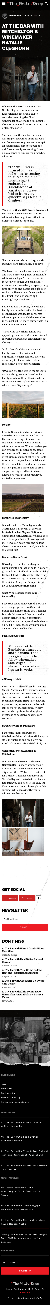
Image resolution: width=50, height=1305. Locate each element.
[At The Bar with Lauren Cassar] (12, 1054)
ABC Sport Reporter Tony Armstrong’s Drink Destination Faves (21, 1191)
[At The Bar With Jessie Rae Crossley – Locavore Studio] (37, 1054)
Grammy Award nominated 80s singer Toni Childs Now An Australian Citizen (24, 1238)
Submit (23, 927)
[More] (38, 898)
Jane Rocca (15, 16)
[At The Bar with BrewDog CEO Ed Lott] (37, 1029)
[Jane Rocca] (5, 16)
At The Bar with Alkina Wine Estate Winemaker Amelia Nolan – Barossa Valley (22, 994)
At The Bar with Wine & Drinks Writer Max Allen (23, 950)
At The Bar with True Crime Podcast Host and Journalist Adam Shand (22, 971)
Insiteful (35, 1298)
